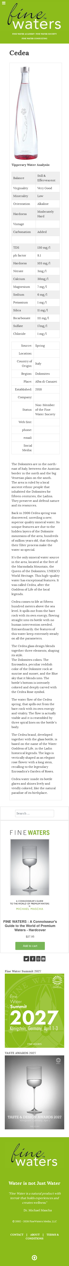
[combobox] (34, 813)
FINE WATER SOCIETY (46, 34)
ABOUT (35, 1234)
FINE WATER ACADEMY (23, 34)
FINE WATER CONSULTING (34, 38)
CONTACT (16, 1234)
